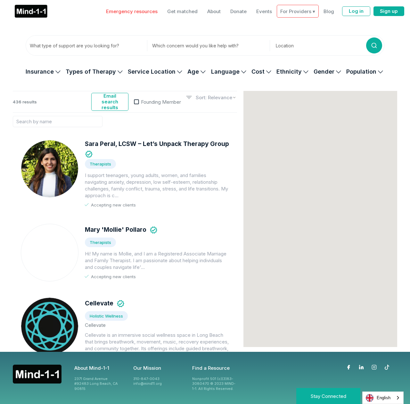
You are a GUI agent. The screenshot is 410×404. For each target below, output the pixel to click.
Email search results (110, 101)
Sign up (389, 11)
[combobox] (383, 398)
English (383, 397)
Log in (356, 11)
